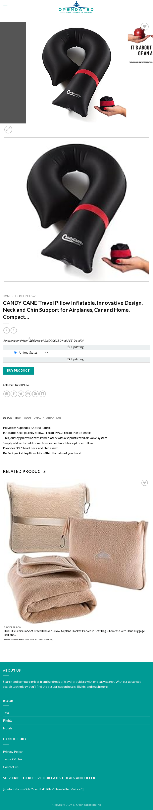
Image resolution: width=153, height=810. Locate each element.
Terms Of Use (12, 759)
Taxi (6, 713)
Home (7, 296)
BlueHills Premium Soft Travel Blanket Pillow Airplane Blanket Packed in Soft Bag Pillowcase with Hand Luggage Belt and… (74, 632)
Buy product (18, 370)
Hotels (7, 728)
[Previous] (5, 285)
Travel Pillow (25, 296)
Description (12, 417)
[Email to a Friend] (28, 394)
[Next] (18, 127)
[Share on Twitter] (21, 394)
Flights (7, 720)
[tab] (12, 418)
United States (28, 352)
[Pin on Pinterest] (35, 394)
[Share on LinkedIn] (42, 394)
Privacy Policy (13, 751)
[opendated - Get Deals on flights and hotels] (76, 7)
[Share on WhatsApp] (6, 394)
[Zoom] (8, 129)
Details (78, 340)
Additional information (42, 417)
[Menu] (5, 7)
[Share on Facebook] (14, 394)
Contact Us (11, 767)
